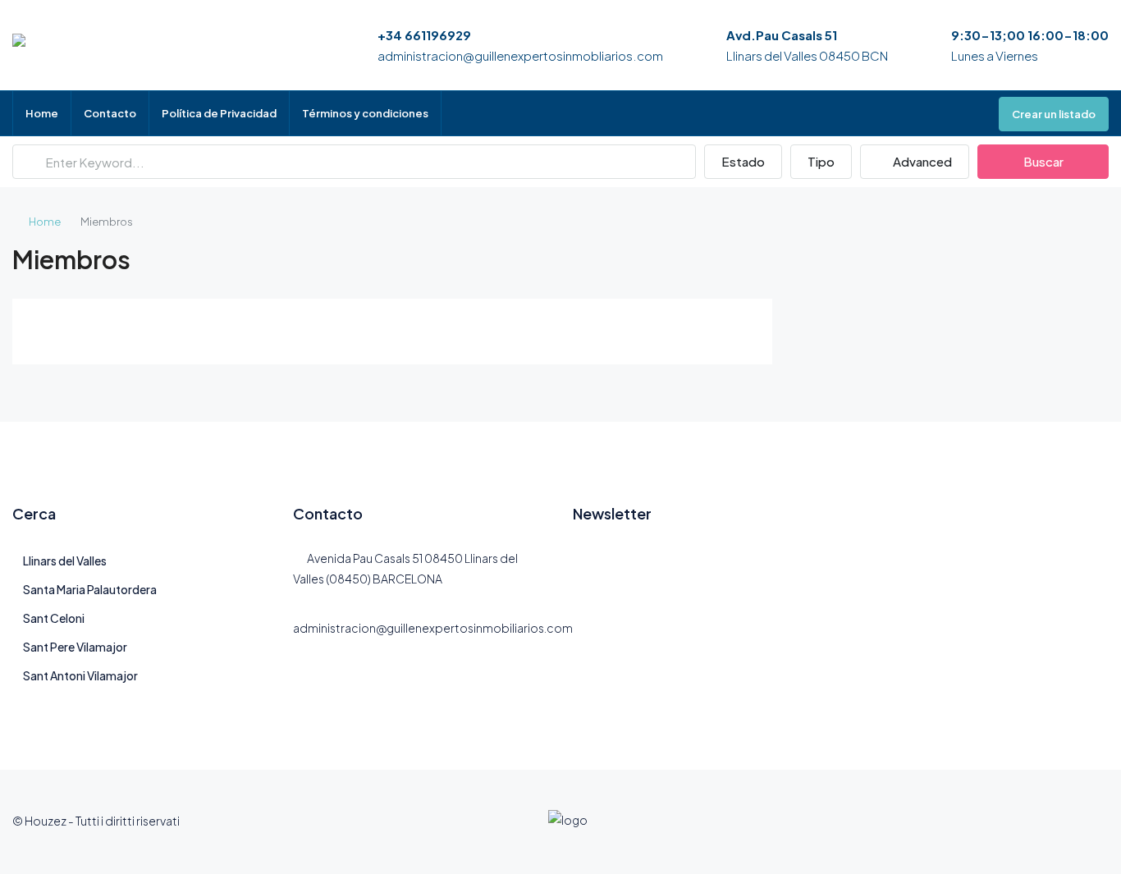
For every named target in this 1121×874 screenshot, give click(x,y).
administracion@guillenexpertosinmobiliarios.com (433, 627)
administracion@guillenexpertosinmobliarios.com (520, 55)
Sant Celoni (54, 618)
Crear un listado (1054, 114)
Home (41, 113)
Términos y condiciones (365, 113)
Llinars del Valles (65, 560)
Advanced (921, 161)
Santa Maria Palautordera (90, 589)
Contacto (110, 113)
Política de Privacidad (219, 113)
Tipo (821, 161)
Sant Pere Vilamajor (75, 646)
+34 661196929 (424, 35)
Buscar (1043, 161)
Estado (743, 161)
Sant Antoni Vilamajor (80, 675)
